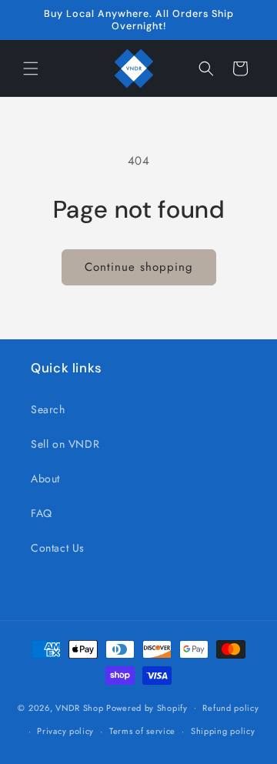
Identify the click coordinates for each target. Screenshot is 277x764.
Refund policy (230, 708)
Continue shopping (139, 267)
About (45, 478)
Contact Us (58, 547)
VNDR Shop (79, 707)
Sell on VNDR (65, 444)
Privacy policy (65, 731)
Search (48, 409)
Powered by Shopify (147, 707)
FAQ (41, 513)
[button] (31, 68)
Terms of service (142, 731)
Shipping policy (223, 731)
